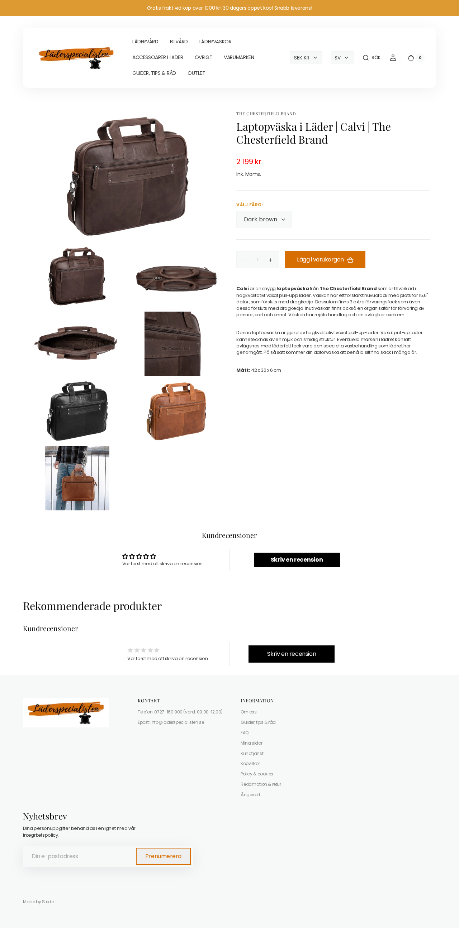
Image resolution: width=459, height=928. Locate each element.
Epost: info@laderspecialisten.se (171, 722)
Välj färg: (249, 205)
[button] (371, 58)
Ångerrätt (250, 795)
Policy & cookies (257, 774)
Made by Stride (38, 902)
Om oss (249, 712)
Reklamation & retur (261, 784)
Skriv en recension (297, 560)
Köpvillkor (250, 763)
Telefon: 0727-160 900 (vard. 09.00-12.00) (180, 712)
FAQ (245, 733)
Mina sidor (251, 743)
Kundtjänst (252, 753)
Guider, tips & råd (258, 722)
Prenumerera (163, 856)
